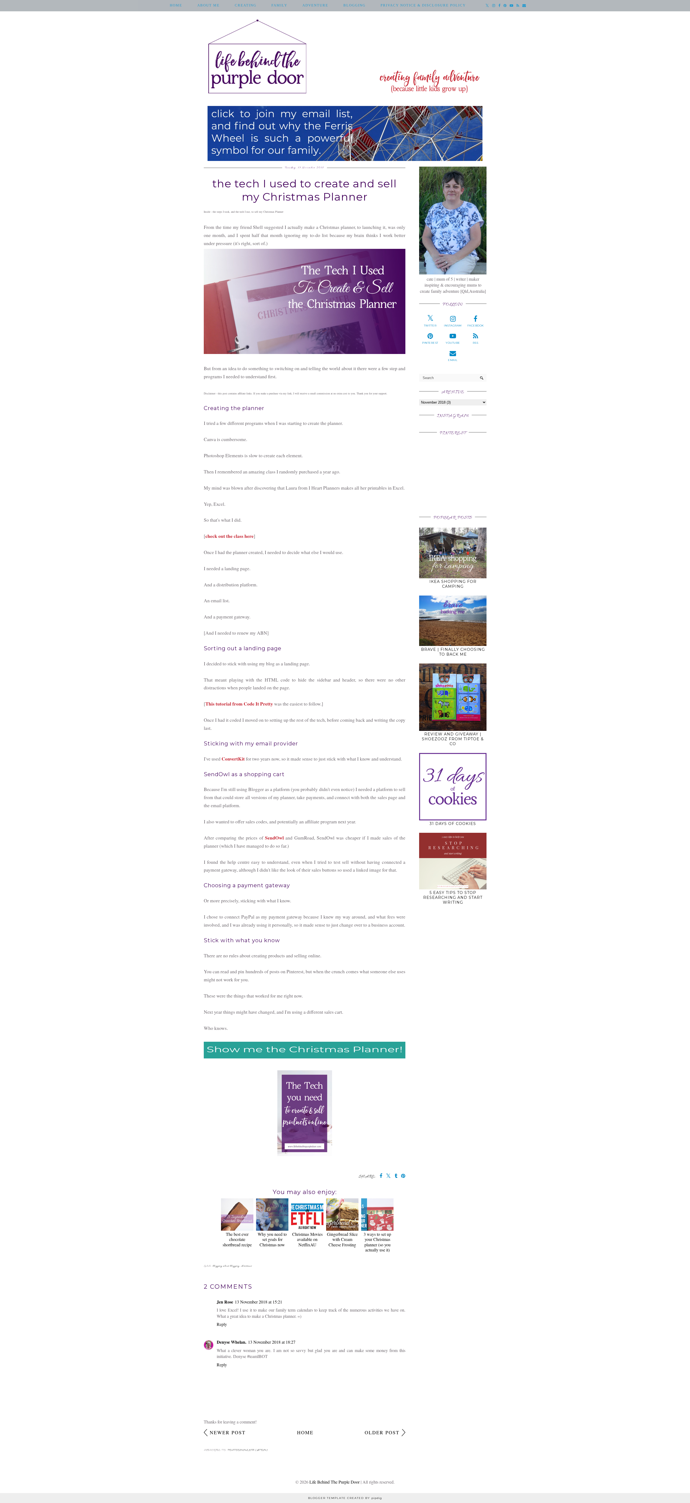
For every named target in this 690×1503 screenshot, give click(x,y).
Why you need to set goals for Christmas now (272, 1239)
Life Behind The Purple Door (334, 1482)
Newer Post (228, 1432)
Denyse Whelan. (231, 1342)
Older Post (382, 1432)
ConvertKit (233, 758)
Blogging (354, 5)
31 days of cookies (453, 823)
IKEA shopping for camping (453, 584)
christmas (246, 1266)
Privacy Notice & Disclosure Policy (423, 5)
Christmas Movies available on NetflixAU (307, 1239)
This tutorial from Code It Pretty (239, 703)
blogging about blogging (226, 1266)
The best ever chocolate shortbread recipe (237, 1239)
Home (176, 5)
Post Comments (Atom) (247, 1450)
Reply (222, 1324)
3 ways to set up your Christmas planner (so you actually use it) (377, 1242)
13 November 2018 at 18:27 (271, 1342)
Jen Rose (225, 1302)
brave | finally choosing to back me (453, 652)
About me (208, 5)
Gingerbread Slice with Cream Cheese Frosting (342, 1239)
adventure (315, 5)
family (279, 5)
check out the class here (229, 535)
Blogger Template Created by (345, 1498)
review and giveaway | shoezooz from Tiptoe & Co (453, 739)
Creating (245, 5)
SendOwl (274, 837)
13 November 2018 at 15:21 (258, 1302)
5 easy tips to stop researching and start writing (452, 897)
